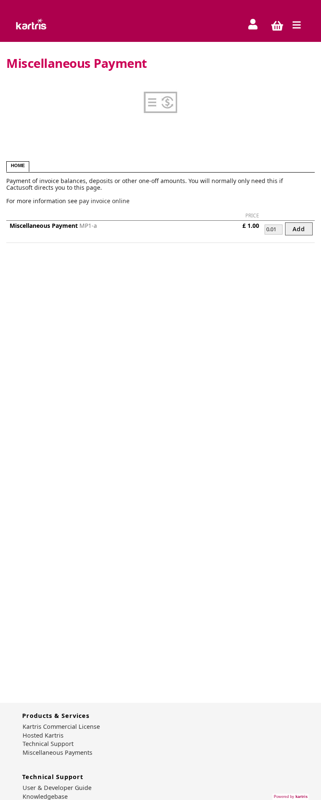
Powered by (291, 797)
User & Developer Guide (57, 788)
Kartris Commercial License (61, 727)
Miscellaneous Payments (57, 753)
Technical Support (48, 744)
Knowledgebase (45, 797)
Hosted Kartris (43, 735)
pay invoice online (104, 201)
